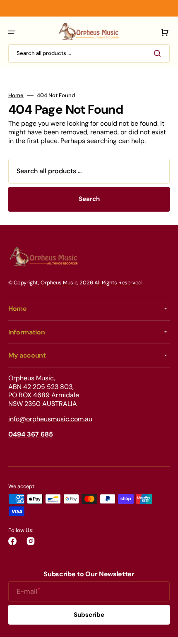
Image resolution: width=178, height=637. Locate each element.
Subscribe (89, 615)
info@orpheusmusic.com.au (50, 419)
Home (16, 95)
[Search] (159, 53)
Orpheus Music (59, 282)
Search (89, 199)
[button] (11, 32)
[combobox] (89, 53)
